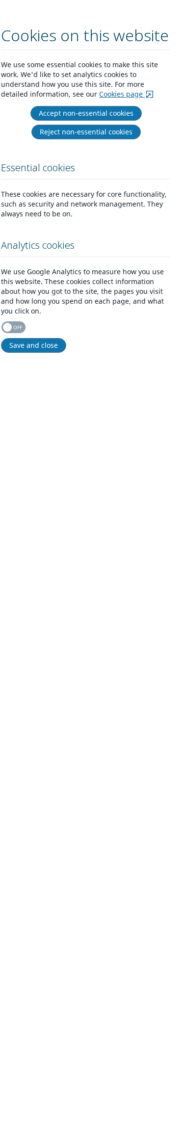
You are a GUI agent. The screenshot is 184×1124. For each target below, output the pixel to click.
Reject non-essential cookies (86, 131)
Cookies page (122, 94)
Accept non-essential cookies (86, 113)
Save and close (33, 345)
